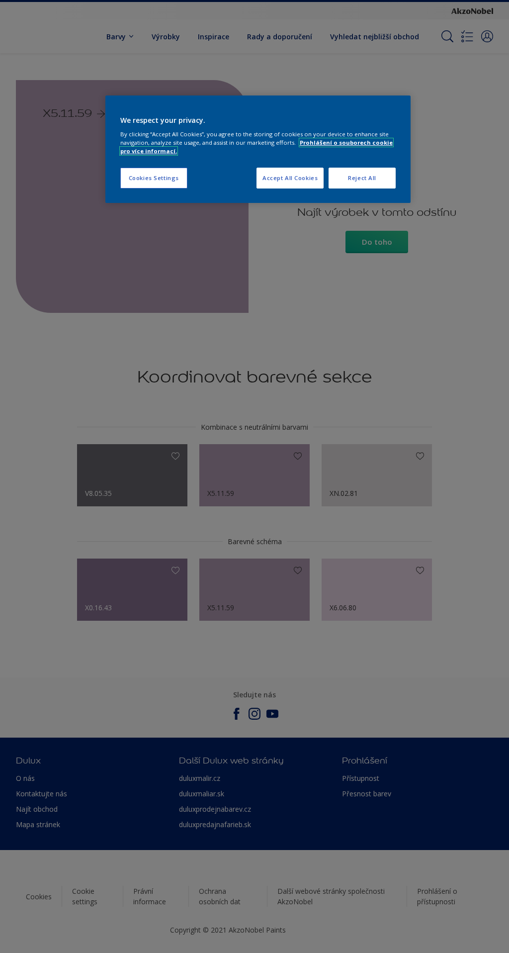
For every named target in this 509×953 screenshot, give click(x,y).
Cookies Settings (154, 178)
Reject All (362, 178)
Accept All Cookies (290, 178)
